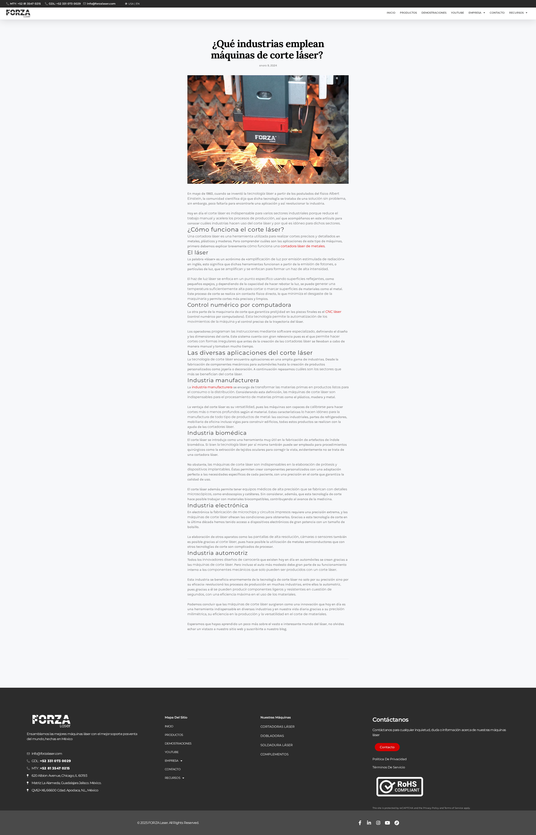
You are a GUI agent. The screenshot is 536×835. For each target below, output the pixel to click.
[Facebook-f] (360, 823)
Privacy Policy (431, 808)
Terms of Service (453, 808)
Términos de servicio (388, 767)
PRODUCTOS (408, 12)
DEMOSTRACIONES (433, 12)
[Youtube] (387, 823)
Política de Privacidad (389, 759)
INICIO (391, 12)
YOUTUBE (457, 12)
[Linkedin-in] (369, 823)
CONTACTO (497, 12)
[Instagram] (378, 823)
